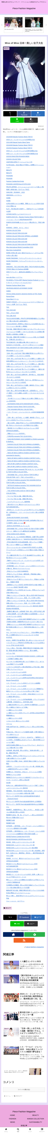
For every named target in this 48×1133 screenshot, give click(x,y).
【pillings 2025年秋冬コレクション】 (18, 526)
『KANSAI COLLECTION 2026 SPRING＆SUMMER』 (23, 450)
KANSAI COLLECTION (13, 230)
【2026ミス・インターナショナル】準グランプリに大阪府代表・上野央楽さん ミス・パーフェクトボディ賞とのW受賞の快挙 (25, 512)
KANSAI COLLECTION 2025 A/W (16, 239)
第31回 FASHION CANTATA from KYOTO (19, 839)
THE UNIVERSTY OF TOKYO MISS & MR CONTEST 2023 (24, 348)
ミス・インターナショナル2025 (16, 672)
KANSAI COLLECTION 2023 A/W (16, 233)
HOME (8, 198)
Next (46, 25)
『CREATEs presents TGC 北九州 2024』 (19, 436)
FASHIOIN (9, 176)
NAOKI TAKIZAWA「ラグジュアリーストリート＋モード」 (24, 261)
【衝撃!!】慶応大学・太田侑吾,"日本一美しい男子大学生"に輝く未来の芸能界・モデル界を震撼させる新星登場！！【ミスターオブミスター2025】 (25, 614)
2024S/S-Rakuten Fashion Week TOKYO (19, 148)
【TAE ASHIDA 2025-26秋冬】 (16, 534)
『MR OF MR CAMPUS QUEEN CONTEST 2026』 (22, 466)
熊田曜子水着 (10, 820)
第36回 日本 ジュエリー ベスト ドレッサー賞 (20, 845)
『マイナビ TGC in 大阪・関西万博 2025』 (19, 496)
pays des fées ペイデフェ (14, 277)
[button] (31, 120)
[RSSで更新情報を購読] (24, 940)
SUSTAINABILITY (35, 1122)
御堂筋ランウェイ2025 (13, 774)
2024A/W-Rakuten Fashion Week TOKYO (19, 145)
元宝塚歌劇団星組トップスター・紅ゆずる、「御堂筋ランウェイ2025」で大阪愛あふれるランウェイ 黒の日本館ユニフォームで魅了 (25, 740)
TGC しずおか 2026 (12, 313)
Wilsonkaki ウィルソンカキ (14, 350)
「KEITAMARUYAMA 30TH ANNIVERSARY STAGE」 (23, 404)
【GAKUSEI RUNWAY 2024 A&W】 (17, 517)
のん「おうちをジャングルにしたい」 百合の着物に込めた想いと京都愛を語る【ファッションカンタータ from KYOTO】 (25, 635)
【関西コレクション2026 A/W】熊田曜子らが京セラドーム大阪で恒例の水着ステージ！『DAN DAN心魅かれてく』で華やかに (25, 627)
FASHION (9, 178)
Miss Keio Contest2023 (13, 250)
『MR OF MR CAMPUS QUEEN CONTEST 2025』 (22, 464)
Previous (2, 25)
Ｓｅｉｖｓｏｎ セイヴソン (15, 901)
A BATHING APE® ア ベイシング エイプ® (19, 162)
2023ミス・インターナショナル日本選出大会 (20, 139)
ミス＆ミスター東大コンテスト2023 (17, 721)
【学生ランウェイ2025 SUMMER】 (17, 571)
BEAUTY (9, 170)
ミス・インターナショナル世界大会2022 (19, 675)
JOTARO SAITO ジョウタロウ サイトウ (18, 214)
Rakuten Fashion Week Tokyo (15, 285)
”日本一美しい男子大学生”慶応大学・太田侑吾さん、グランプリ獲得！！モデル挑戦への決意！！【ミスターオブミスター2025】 (25, 393)
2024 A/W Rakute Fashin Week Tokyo (18, 142)
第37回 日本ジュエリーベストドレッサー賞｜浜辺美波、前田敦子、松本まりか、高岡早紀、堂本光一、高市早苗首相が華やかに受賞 (25, 853)
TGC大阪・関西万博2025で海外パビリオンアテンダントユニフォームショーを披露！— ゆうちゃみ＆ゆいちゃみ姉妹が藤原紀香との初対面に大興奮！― (25, 331)
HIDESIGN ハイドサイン (14, 195)
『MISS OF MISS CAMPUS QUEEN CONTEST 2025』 (23, 458)
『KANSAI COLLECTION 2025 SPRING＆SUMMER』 (23, 444)
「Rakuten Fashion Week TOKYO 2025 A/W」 (20, 406)
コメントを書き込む (24, 1089)
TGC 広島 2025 (11, 316)
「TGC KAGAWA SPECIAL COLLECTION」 (20, 409)
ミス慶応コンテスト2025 (14, 718)
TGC (7, 307)
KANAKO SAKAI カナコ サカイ (17, 227)
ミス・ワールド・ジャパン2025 (16, 686)
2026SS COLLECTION (13, 159)
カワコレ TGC (10, 653)
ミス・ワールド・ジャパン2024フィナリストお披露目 (23, 683)
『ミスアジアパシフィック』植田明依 (18, 502)
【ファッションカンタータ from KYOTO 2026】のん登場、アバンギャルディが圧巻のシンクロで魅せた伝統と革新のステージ (25, 550)
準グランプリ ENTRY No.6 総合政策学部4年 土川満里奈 (23, 801)
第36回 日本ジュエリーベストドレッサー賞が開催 (22, 848)
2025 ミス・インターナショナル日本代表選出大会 (22, 153)
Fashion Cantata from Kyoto (15, 181)
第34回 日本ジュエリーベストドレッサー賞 (20, 842)
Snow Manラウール (12, 299)
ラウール (9, 724)
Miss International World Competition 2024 (19, 247)
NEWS (8, 264)
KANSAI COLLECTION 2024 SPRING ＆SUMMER (22, 236)
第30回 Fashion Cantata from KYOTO (18, 836)
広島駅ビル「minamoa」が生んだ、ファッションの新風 (24, 772)
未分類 (8, 783)
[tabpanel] (13, 24)
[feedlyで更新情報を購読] (34, 934)
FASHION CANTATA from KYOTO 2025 (18, 184)
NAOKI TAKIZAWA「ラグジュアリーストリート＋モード (24, 258)
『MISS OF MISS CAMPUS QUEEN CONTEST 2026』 (23, 461)
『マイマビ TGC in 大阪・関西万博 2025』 (19, 499)
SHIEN (8, 291)
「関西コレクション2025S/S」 (16, 433)
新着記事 (24, 1125)
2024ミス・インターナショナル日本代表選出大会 (22, 151)
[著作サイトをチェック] (13, 934)
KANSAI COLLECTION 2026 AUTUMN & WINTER (22, 244)
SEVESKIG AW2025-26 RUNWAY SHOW (19, 288)
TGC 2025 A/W (11, 310)
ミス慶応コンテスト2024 (14, 710)
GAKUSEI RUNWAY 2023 (15, 192)
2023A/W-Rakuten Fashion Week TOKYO (19, 137)
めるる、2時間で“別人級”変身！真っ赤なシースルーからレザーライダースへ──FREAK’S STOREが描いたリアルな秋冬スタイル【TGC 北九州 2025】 (25, 642)
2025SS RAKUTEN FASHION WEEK (17, 156)
